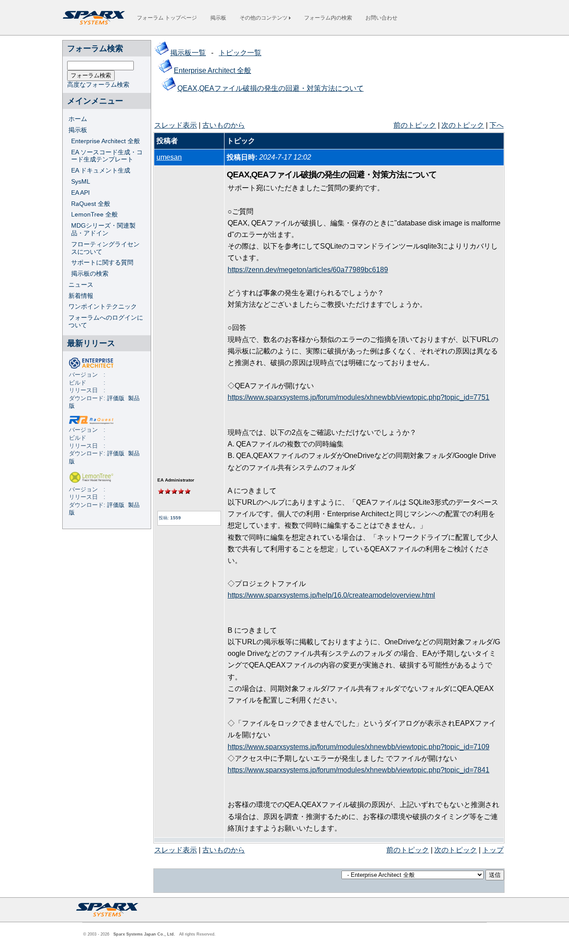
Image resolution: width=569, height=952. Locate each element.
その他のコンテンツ (264, 18)
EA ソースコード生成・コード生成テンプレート (107, 156)
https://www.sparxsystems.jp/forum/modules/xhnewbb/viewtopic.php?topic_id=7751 (358, 397)
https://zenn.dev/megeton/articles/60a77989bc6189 (308, 269)
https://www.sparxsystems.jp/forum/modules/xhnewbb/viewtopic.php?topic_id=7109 (358, 747)
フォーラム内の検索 (328, 18)
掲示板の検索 (89, 273)
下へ (496, 125)
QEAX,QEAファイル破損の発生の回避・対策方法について (270, 88)
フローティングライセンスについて (105, 248)
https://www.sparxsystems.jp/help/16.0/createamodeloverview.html (331, 595)
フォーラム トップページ (167, 18)
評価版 (115, 398)
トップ (493, 850)
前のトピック (414, 125)
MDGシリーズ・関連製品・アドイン (103, 229)
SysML (80, 181)
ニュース (80, 284)
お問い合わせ (381, 18)
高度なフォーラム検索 (98, 84)
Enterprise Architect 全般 (105, 141)
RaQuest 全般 (90, 203)
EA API (80, 192)
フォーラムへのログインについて (105, 321)
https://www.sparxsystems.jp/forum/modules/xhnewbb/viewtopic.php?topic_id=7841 (358, 770)
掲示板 (218, 18)
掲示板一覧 (188, 52)
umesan (169, 157)
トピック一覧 (240, 52)
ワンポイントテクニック (102, 306)
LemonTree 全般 (94, 214)
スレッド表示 (175, 125)
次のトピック (462, 125)
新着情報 (80, 295)
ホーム (77, 118)
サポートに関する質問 (102, 262)
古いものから (223, 125)
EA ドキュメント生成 (100, 170)
